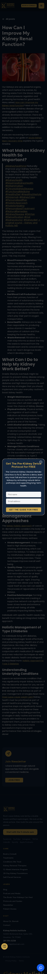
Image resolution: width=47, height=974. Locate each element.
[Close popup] (40, 462)
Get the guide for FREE (23, 509)
